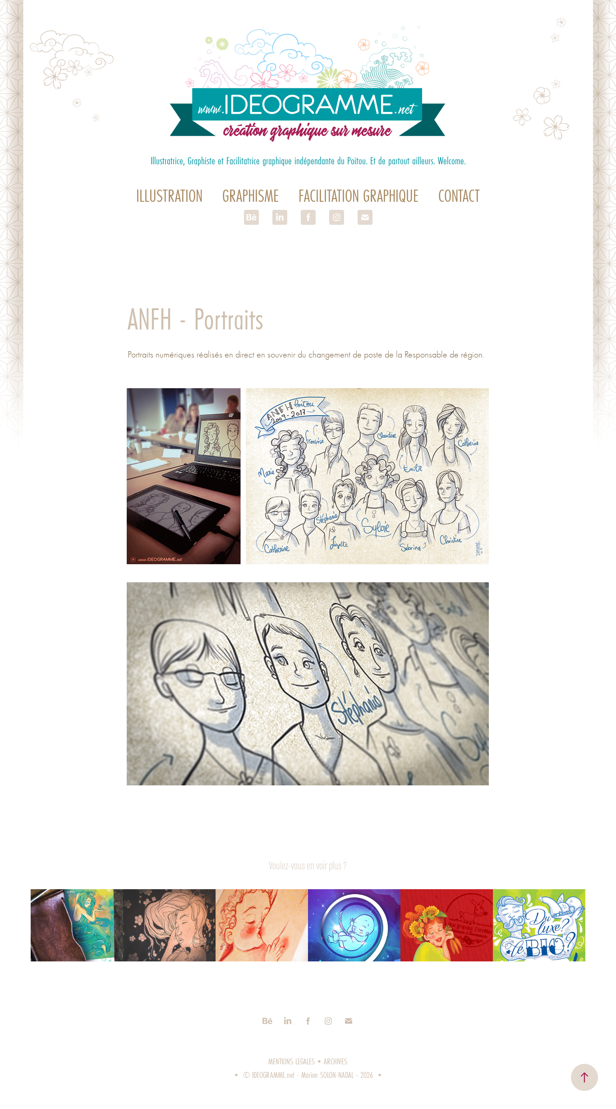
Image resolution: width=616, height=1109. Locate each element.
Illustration (169, 195)
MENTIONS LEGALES (291, 1061)
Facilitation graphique (358, 195)
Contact (459, 195)
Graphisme (250, 195)
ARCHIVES (335, 1061)
